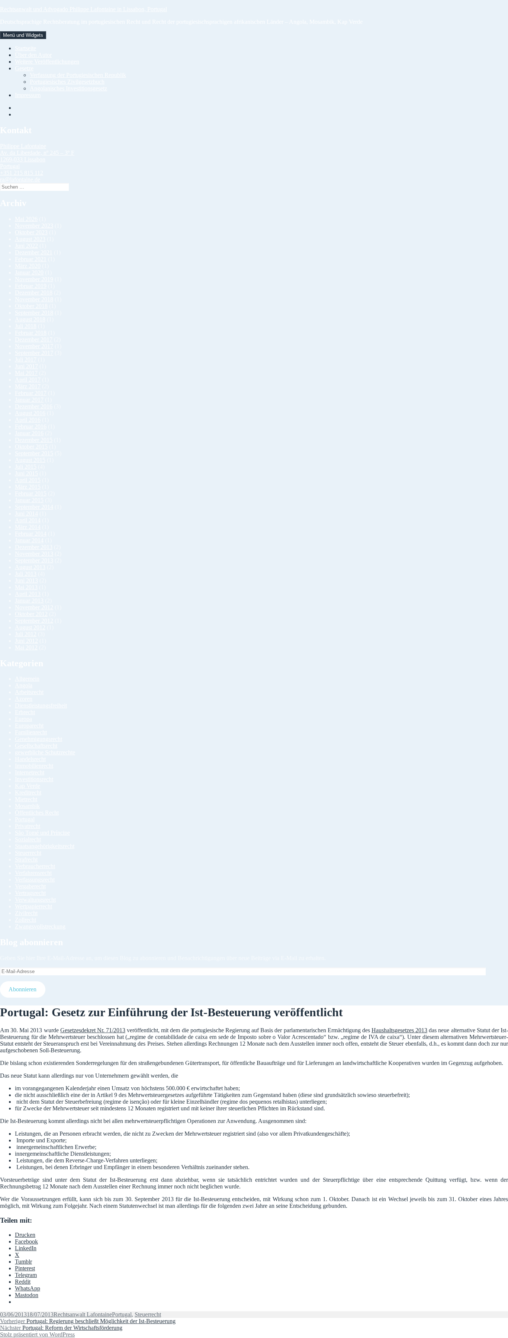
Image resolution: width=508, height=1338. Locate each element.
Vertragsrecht (30, 893)
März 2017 (28, 386)
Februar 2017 (30, 393)
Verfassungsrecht (35, 879)
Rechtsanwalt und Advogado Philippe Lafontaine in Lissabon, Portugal (83, 9)
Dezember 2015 (33, 440)
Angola (23, 685)
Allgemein (27, 679)
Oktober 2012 (31, 614)
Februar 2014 (30, 533)
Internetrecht (29, 772)
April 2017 (28, 379)
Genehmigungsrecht (38, 739)
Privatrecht (27, 826)
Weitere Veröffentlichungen (47, 61)
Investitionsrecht (34, 779)
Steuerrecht (28, 853)
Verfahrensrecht (33, 873)
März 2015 (28, 487)
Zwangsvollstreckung (40, 926)
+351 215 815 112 (21, 173)
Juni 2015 (26, 473)
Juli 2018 (25, 326)
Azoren (23, 699)
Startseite (25, 48)
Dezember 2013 (33, 547)
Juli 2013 (25, 574)
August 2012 (30, 627)
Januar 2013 (29, 600)
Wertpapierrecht (33, 906)
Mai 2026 (26, 219)
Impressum (28, 95)
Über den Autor (33, 55)
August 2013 (30, 567)
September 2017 (34, 353)
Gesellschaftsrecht (36, 745)
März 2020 (28, 266)
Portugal (25, 819)
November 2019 (34, 279)
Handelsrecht (30, 759)
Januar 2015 (29, 500)
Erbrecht (25, 712)
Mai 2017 (26, 373)
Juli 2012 (25, 634)
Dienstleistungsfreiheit (41, 705)
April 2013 (28, 594)
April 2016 (28, 420)
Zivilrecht (26, 913)
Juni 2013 (26, 580)
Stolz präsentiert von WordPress (37, 1334)
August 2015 (30, 460)
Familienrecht (31, 732)
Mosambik (27, 806)
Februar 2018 (30, 333)
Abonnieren (22, 989)
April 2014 (28, 520)
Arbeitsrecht (29, 692)
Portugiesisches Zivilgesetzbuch (67, 81)
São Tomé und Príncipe (42, 833)
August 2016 (30, 413)
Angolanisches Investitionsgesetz (68, 88)
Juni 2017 (26, 366)
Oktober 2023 (31, 232)
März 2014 (28, 527)
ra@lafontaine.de (20, 179)
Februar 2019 (30, 286)
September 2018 (34, 312)
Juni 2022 (26, 246)
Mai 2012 (26, 647)
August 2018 (30, 319)
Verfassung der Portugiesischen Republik (78, 75)
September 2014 (34, 507)
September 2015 (34, 453)
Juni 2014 (26, 513)
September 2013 (34, 560)
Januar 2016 (29, 433)
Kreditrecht (28, 792)
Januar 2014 (29, 540)
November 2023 (34, 225)
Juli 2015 (25, 466)
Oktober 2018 (31, 306)
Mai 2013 (26, 587)
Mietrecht (26, 799)
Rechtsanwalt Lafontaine (83, 1314)
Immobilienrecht (34, 766)
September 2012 (34, 620)
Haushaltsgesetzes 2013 (399, 1030)
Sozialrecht (28, 839)
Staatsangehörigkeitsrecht (44, 846)
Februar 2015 (30, 493)
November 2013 (34, 554)
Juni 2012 (26, 641)
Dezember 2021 (33, 252)
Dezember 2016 (33, 406)
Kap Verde (27, 786)
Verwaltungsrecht (35, 899)
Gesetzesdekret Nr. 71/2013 (92, 1030)
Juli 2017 (25, 359)
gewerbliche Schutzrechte (45, 752)
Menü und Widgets (23, 35)
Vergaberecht (30, 886)
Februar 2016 (30, 426)
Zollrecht (25, 920)
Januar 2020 (29, 272)
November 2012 (34, 607)
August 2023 (30, 239)
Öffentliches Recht (37, 812)
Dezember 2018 (33, 292)
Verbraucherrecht (35, 866)
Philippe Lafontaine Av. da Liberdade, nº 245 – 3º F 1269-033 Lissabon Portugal (37, 156)
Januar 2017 (29, 400)
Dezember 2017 (33, 339)
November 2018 (34, 299)
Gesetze (24, 68)
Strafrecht (26, 859)
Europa (23, 719)
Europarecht (29, 725)
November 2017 (34, 346)
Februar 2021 (30, 259)
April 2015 (28, 480)
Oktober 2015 (31, 446)
